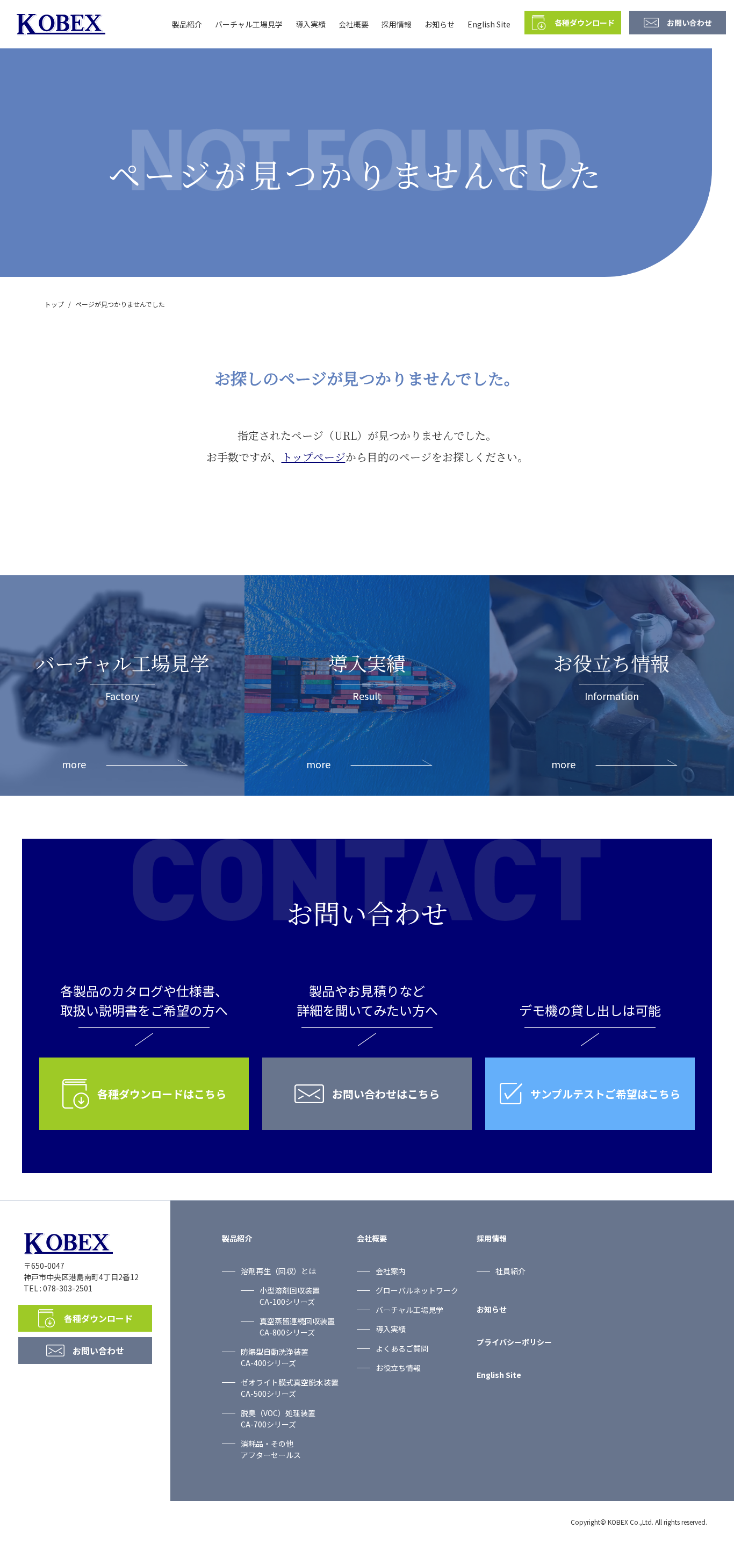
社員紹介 (510, 1271)
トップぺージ (314, 457)
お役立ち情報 (398, 1367)
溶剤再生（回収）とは (278, 1271)
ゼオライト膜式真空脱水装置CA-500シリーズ (290, 1388)
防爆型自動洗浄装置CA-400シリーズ (274, 1357)
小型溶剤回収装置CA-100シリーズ (290, 1296)
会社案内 (391, 1271)
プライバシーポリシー (514, 1342)
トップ (54, 304)
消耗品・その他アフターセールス (271, 1449)
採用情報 (397, 24)
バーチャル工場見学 (249, 24)
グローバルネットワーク (417, 1290)
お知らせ (439, 24)
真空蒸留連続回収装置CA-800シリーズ (297, 1327)
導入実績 (311, 24)
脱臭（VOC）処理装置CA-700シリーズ (278, 1419)
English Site (488, 24)
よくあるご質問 (402, 1348)
